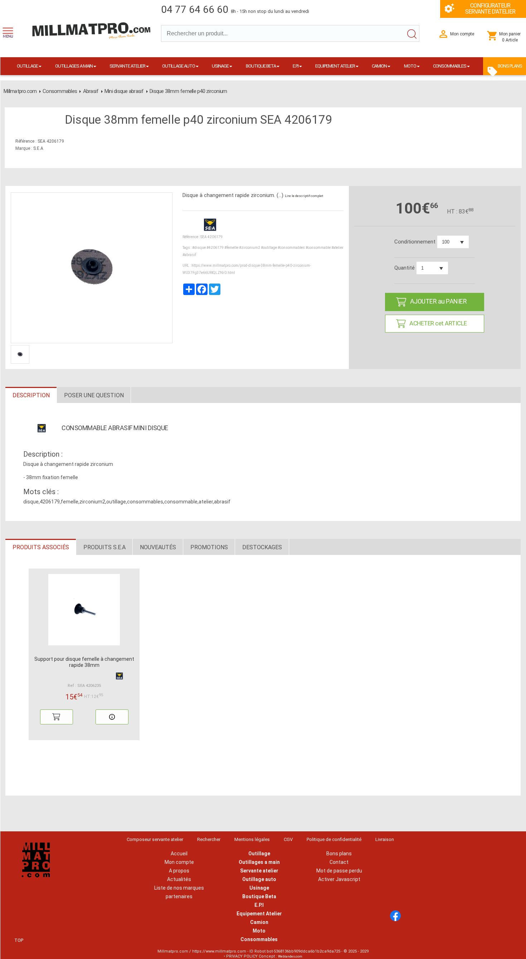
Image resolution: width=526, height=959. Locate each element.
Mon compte (179, 862)
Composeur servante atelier (155, 839)
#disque (199, 248)
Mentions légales (252, 839)
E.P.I (295, 66)
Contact (339, 862)
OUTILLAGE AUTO (178, 66)
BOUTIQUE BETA (261, 66)
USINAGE (220, 66)
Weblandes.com (290, 956)
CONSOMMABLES (449, 66)
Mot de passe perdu (339, 871)
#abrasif (189, 255)
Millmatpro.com (20, 91)
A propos (179, 871)
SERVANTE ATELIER (127, 66)
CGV (288, 839)
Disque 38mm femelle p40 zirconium (188, 91)
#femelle (231, 248)
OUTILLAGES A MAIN (74, 66)
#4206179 (215, 248)
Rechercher (208, 839)
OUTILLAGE (27, 66)
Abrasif (91, 91)
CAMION (379, 66)
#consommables (291, 248)
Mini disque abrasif (124, 91)
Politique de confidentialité (334, 839)
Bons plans (339, 853)
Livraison (384, 839)
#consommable (318, 248)
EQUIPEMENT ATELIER (335, 66)
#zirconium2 (249, 248)
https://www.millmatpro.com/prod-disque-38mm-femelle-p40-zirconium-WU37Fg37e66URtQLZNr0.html (246, 269)
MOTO (410, 66)
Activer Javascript (339, 879)
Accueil (179, 853)
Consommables (60, 91)
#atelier (337, 248)
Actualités (179, 879)
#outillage (269, 248)
